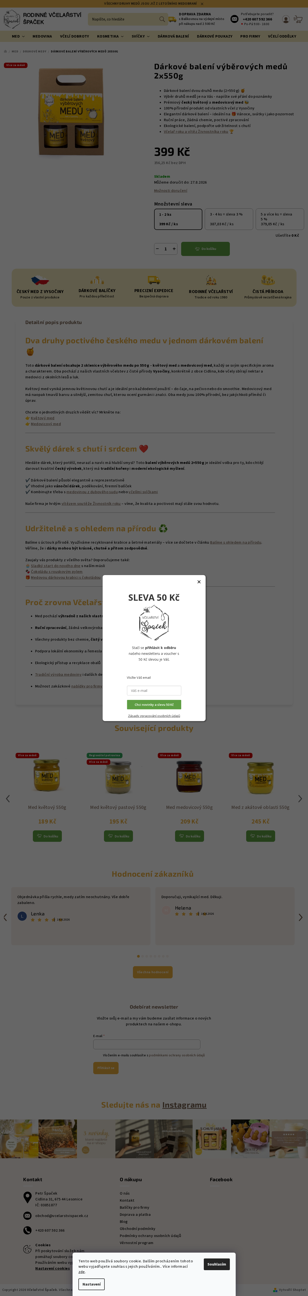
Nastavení (92, 1284)
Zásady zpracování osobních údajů (154, 716)
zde (81, 1272)
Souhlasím (216, 1264)
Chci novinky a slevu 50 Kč (154, 704)
